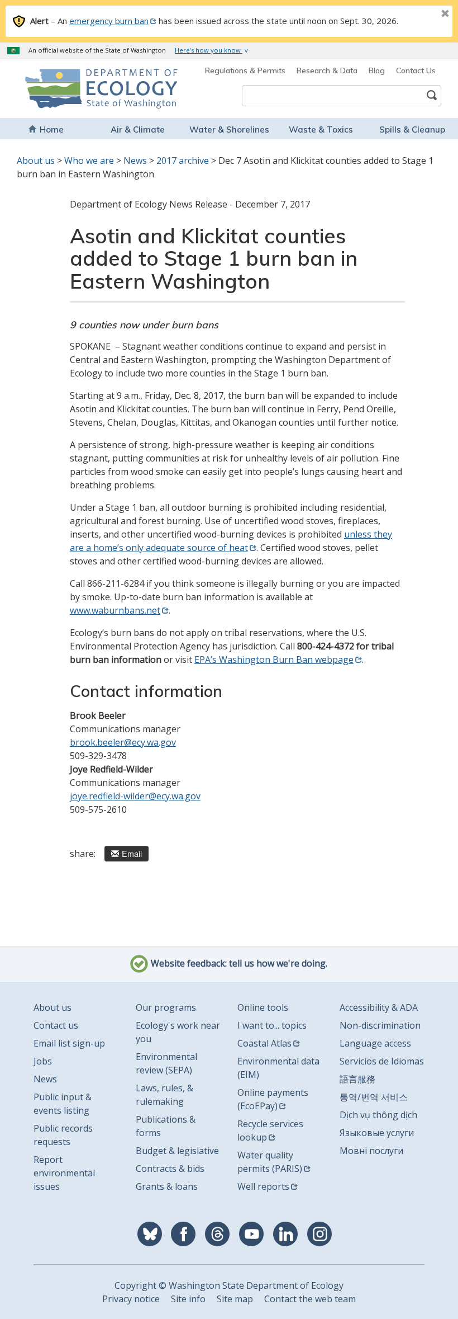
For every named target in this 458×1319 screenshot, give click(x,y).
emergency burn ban (109, 20)
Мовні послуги (371, 1150)
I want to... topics (272, 1025)
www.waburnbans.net (115, 610)
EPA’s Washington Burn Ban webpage (274, 659)
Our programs (166, 1007)
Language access (375, 1043)
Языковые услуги (377, 1133)
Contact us (56, 1025)
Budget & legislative (177, 1150)
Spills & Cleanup (412, 129)
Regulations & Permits (245, 70)
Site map (235, 1299)
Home (52, 129)
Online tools (262, 1007)
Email (132, 853)
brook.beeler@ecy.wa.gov (123, 742)
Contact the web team (310, 1299)
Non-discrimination (380, 1025)
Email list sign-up (69, 1043)
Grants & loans (167, 1186)
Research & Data (327, 70)
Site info (188, 1299)
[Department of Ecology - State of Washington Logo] (62, 88)
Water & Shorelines (229, 129)
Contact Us (416, 70)
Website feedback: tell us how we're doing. (238, 964)
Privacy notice (131, 1299)
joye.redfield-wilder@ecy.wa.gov (135, 796)
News (135, 160)
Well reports (263, 1186)
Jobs (43, 1061)
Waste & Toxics (321, 129)
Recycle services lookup (270, 1130)
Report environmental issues (64, 1173)
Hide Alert (420, 14)
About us (36, 160)
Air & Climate (138, 129)
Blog (377, 70)
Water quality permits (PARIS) (269, 1162)
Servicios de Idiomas (382, 1061)
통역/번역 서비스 (374, 1097)
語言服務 (357, 1079)
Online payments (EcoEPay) (272, 1099)
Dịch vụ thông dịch (378, 1115)
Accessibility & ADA (379, 1007)
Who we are (89, 160)
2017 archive (182, 160)
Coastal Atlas (264, 1043)
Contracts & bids (170, 1168)
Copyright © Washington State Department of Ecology (229, 1285)
